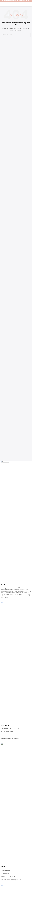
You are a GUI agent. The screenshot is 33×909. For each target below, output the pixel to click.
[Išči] (30, 4)
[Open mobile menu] (1, 4)
